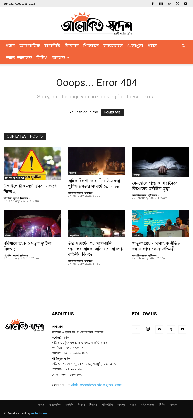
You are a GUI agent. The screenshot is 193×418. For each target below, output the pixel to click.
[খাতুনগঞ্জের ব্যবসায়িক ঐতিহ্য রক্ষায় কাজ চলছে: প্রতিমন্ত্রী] (160, 224)
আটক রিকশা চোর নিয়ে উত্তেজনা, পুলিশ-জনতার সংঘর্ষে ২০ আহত (94, 183)
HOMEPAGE (112, 112)
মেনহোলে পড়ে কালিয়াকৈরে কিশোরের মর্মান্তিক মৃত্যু (155, 186)
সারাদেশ (72, 172)
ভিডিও (41, 58)
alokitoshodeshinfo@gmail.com (96, 384)
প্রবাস (152, 45)
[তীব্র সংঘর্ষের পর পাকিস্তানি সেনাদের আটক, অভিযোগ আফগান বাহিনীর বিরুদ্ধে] (96, 224)
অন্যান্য (58, 58)
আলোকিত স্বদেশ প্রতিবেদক (16, 198)
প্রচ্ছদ (10, 45)
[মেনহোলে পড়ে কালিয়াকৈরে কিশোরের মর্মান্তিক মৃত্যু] (160, 162)
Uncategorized (14, 178)
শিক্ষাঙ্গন (91, 45)
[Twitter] (177, 3)
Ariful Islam (39, 413)
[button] (183, 46)
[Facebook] (152, 3)
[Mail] (169, 3)
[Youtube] (185, 3)
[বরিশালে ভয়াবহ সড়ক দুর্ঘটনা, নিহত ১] (32, 224)
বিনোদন (72, 45)
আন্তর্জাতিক (29, 45)
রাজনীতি (52, 45)
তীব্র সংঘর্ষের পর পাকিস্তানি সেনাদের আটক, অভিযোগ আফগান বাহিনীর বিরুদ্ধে (96, 249)
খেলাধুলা (135, 45)
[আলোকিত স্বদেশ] (96, 23)
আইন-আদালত (19, 58)
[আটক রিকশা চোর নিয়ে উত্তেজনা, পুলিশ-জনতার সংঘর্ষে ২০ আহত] (96, 161)
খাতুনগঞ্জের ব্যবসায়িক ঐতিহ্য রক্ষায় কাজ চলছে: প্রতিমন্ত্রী (156, 246)
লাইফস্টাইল (113, 45)
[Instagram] (161, 3)
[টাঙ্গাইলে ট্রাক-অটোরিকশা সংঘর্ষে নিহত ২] (32, 163)
